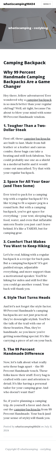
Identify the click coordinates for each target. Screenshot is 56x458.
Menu (46, 4)
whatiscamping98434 (19, 4)
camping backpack (39, 99)
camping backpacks (37, 138)
